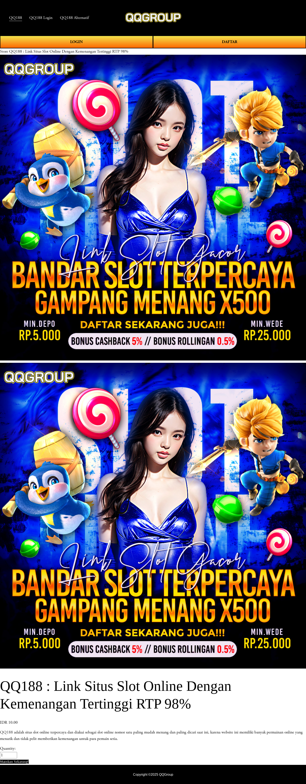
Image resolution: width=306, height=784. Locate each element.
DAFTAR (229, 41)
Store (4, 51)
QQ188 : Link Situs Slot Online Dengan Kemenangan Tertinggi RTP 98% (68, 51)
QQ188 (6, 732)
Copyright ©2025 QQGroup (153, 774)
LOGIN (76, 41)
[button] (14, 762)
